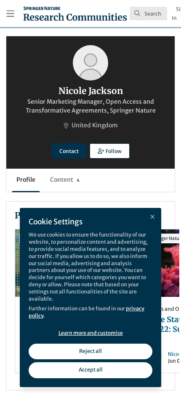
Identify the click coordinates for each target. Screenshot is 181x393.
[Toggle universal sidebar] (10, 13)
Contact (69, 151)
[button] (109, 151)
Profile (25, 179)
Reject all (90, 351)
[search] (148, 13)
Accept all (91, 369)
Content (65, 179)
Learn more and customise (91, 333)
